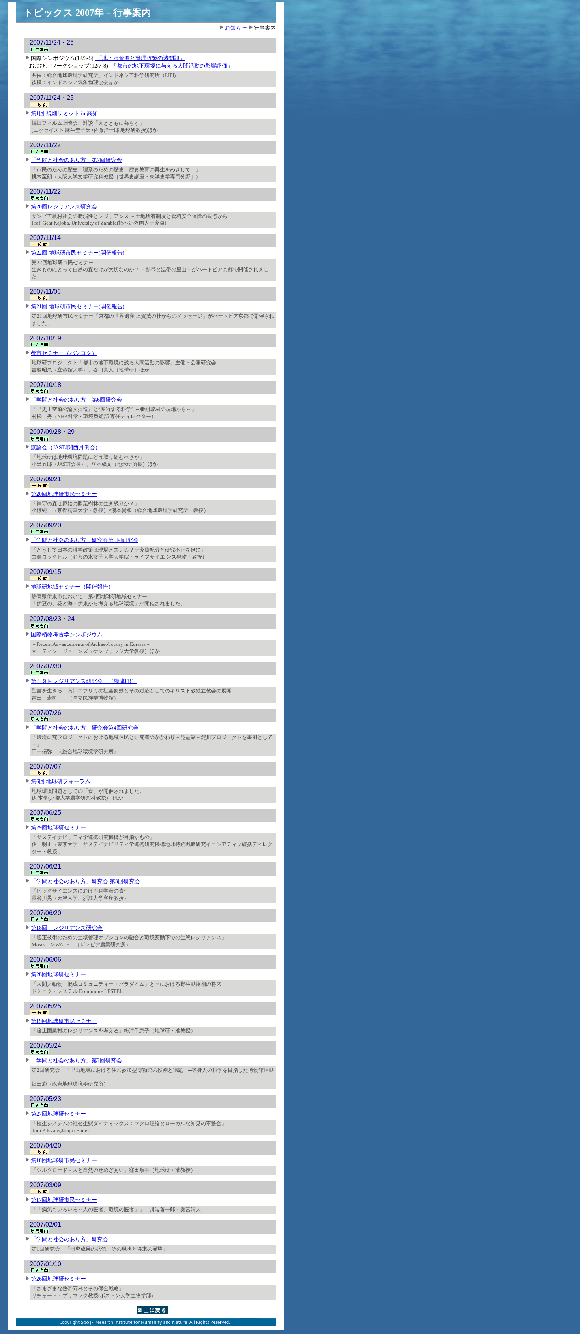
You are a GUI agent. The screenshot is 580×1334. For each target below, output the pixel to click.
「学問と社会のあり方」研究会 (69, 1239)
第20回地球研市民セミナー (64, 494)
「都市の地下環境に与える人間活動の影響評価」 (171, 65)
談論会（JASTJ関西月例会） (66, 447)
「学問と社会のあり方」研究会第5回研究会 (84, 540)
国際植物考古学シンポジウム (67, 634)
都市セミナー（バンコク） (64, 353)
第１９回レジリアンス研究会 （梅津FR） (84, 681)
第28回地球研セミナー (58, 974)
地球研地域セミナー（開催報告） (72, 587)
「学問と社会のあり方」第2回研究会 (76, 1060)
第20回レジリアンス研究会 (64, 206)
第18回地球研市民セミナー (64, 1160)
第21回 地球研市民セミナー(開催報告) (78, 306)
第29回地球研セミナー (58, 827)
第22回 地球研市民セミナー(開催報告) (78, 253)
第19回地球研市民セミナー (64, 1021)
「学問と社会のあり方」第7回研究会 (76, 160)
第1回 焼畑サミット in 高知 (64, 113)
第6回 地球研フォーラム (60, 781)
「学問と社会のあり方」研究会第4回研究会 (84, 727)
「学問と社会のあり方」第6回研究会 (76, 399)
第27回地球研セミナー (58, 1114)
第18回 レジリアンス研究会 (67, 928)
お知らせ (236, 28)
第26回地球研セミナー (58, 1279)
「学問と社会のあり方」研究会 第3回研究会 (85, 881)
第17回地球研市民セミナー (64, 1200)
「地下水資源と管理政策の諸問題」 (140, 58)
